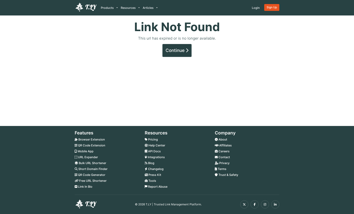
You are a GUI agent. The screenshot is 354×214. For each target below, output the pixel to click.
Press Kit (154, 175)
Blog (150, 163)
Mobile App (85, 151)
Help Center (156, 145)
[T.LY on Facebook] (255, 204)
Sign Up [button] (272, 7)
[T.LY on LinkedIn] (275, 204)
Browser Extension (91, 139)
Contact (224, 157)
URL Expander (87, 157)
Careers (224, 151)
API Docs (154, 151)
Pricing (152, 139)
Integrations (156, 157)
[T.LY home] (85, 7)
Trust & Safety (228, 175)
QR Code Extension (91, 145)
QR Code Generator (91, 175)
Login (256, 8)
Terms (221, 169)
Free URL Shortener (92, 181)
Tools (152, 181)
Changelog (155, 169)
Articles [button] (148, 8)
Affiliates (225, 145)
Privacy (224, 163)
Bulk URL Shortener (92, 163)
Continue (176, 50)
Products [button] (107, 8)
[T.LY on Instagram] (265, 204)
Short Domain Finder (92, 169)
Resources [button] (128, 8)
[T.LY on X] (244, 204)
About (222, 139)
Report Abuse (157, 186)
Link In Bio (84, 186)
